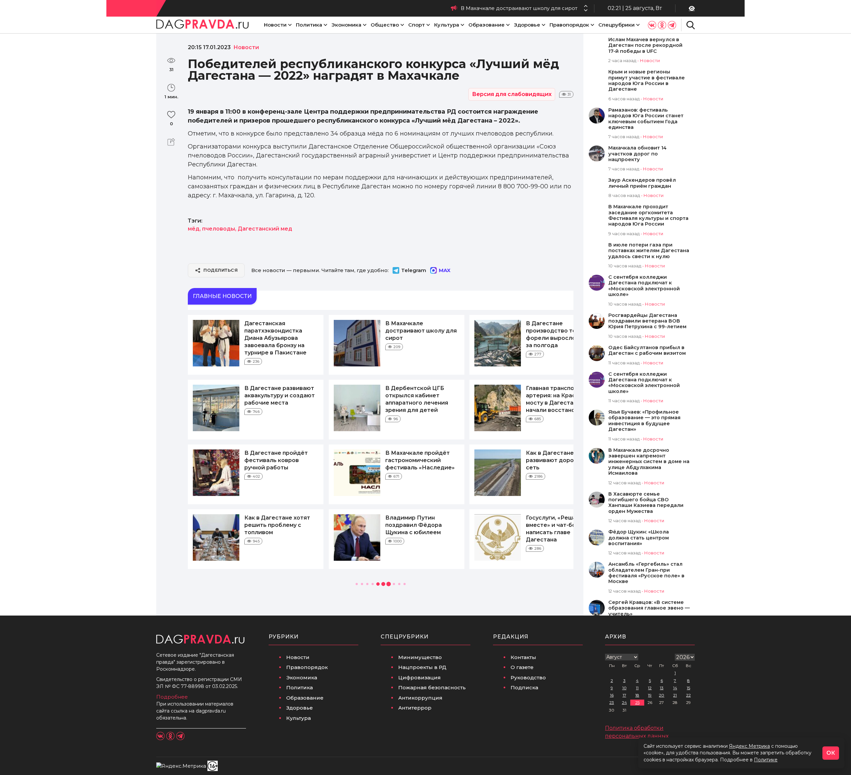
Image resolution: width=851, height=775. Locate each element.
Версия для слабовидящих (511, 94)
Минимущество (420, 657)
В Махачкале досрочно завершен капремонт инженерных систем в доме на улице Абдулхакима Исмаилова (648, 461)
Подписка (524, 687)
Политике (766, 760)
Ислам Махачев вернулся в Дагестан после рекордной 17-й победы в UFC (645, 45)
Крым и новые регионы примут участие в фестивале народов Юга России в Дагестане (646, 80)
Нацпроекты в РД (422, 667)
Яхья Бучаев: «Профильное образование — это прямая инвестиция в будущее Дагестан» (644, 420)
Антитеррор (414, 708)
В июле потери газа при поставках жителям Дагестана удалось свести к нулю (648, 250)
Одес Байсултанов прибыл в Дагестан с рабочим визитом (647, 350)
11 (637, 687)
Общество (385, 25)
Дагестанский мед (265, 229)
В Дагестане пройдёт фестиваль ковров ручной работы (276, 460)
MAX (444, 270)
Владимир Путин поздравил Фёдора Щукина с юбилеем (413, 525)
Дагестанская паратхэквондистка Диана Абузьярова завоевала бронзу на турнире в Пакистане (275, 338)
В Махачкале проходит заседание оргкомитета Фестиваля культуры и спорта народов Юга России (648, 215)
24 (624, 702)
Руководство (528, 677)
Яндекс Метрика (749, 746)
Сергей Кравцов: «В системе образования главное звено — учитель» (649, 608)
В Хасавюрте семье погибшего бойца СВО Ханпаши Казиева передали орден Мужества (645, 502)
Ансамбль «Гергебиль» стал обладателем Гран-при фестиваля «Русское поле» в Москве (646, 572)
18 (637, 695)
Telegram (413, 270)
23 (611, 702)
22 (688, 695)
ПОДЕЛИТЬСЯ (220, 270)
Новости (275, 25)
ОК (830, 753)
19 (650, 695)
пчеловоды (218, 229)
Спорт (416, 25)
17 (624, 695)
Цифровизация (419, 677)
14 (675, 687)
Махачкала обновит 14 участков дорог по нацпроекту (637, 153)
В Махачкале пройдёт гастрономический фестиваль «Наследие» (420, 460)
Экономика (346, 25)
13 (662, 687)
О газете (522, 667)
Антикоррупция (420, 698)
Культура (446, 25)
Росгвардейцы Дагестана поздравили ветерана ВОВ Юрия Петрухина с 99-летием (647, 321)
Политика (309, 25)
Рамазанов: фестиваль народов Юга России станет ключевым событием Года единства (645, 118)
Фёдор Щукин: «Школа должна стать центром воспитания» (638, 537)
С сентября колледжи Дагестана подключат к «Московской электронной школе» (644, 285)
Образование (486, 25)
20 (661, 695)
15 (688, 687)
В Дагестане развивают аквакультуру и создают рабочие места (279, 395)
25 (637, 702)
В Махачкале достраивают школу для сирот (519, 8)
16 (612, 695)
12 (650, 687)
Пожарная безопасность (432, 687)
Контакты (523, 657)
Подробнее (172, 697)
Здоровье (527, 25)
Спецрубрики (616, 25)
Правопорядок (569, 25)
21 (675, 695)
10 (624, 687)
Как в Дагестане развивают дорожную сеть (557, 460)
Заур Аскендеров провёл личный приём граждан (642, 183)
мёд (193, 229)
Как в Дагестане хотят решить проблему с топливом (277, 525)
